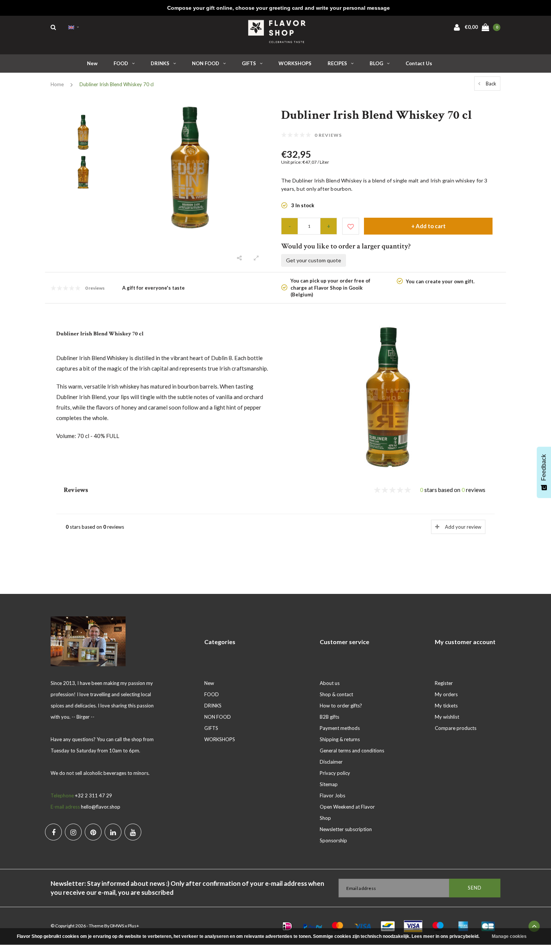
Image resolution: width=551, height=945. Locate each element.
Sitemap (329, 784)
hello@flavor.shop (100, 807)
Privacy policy (335, 773)
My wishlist (447, 717)
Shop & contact (336, 694)
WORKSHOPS (294, 63)
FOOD (121, 63)
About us (330, 683)
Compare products (455, 728)
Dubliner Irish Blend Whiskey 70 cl (116, 84)
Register (444, 683)
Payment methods (340, 728)
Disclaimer (331, 762)
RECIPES (337, 63)
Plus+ (133, 926)
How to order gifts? (341, 706)
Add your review (463, 527)
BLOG (376, 63)
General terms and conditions (352, 751)
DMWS (117, 926)
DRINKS (160, 63)
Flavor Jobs (332, 795)
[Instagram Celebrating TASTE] (73, 832)
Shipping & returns (340, 739)
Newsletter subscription (346, 829)
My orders (446, 694)
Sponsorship (333, 840)
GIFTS (249, 63)
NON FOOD (205, 63)
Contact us (419, 63)
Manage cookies (509, 936)
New (92, 63)
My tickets (446, 706)
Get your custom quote (313, 260)
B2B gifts (329, 717)
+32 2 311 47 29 (93, 795)
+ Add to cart (428, 226)
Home (57, 84)
